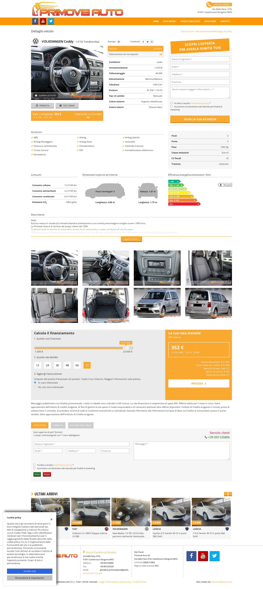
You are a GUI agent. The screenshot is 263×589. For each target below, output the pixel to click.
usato (207, 31)
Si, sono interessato (48, 382)
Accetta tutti (30, 571)
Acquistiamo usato (190, 21)
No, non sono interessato (51, 387)
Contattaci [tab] (39, 425)
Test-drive (68, 105)
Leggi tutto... (131, 239)
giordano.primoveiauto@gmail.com (116, 569)
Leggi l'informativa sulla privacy (115, 581)
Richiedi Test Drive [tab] (80, 425)
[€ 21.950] (126, 348)
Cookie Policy (139, 581)
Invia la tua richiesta (200, 119)
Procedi (198, 383)
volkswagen (218, 31)
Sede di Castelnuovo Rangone (101, 552)
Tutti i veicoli (195, 31)
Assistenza (210, 21)
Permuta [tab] (58, 425)
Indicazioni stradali (92, 573)
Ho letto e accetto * (192, 103)
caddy (229, 31)
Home (156, 21)
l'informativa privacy (200, 103)
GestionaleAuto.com (222, 581)
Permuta (44, 105)
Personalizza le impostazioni (29, 577)
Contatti (225, 21)
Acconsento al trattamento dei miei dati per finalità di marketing (66, 468)
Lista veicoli (169, 21)
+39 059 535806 (218, 437)
